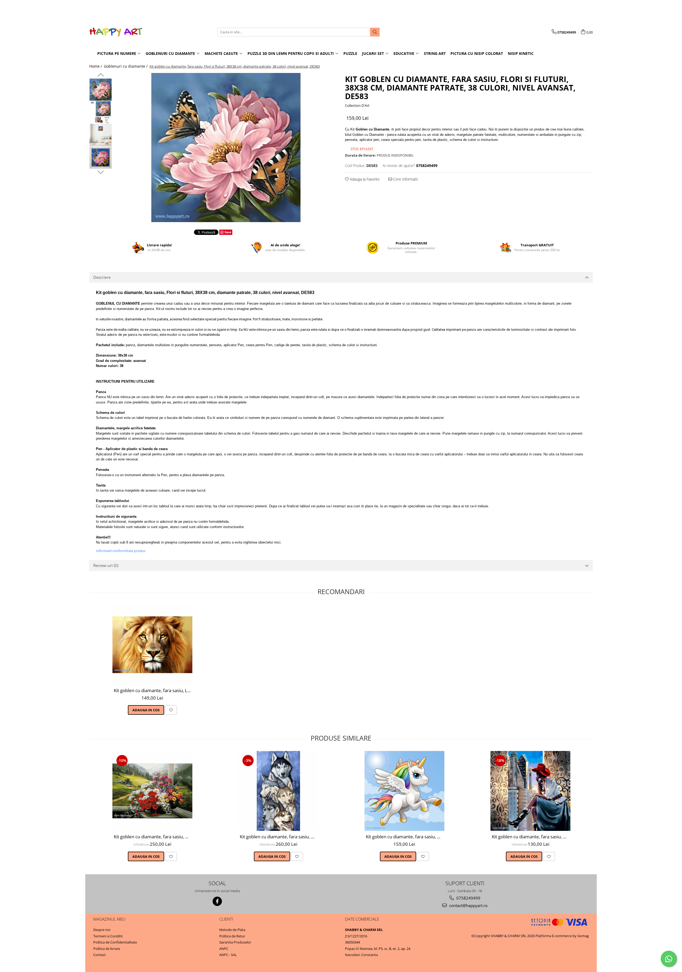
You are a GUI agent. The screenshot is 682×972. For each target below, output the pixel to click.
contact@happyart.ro (468, 905)
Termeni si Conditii (108, 936)
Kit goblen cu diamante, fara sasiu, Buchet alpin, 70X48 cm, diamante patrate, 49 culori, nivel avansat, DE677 (153, 837)
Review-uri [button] (105, 565)
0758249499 (467, 898)
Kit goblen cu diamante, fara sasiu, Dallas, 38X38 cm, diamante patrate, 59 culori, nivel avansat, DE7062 (531, 837)
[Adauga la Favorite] (171, 709)
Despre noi (101, 929)
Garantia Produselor (235, 942)
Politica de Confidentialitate (115, 942)
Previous (101, 75)
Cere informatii (405, 179)
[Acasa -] (116, 32)
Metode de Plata (232, 929)
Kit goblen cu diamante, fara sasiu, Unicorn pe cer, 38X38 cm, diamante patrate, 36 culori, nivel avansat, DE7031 (405, 837)
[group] (226, 147)
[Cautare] (375, 32)
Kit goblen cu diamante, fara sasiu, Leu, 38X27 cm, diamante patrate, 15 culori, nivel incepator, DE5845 (153, 690)
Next (101, 171)
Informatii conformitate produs (120, 550)
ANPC (223, 948)
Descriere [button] (102, 277)
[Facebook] (217, 901)
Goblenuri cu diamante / (126, 66)
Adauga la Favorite (364, 179)
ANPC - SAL (228, 954)
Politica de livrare (106, 948)
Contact (99, 954)
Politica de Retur (232, 936)
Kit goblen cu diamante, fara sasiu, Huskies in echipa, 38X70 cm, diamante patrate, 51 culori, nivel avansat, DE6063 (279, 837)
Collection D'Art (357, 105)
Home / (96, 66)
